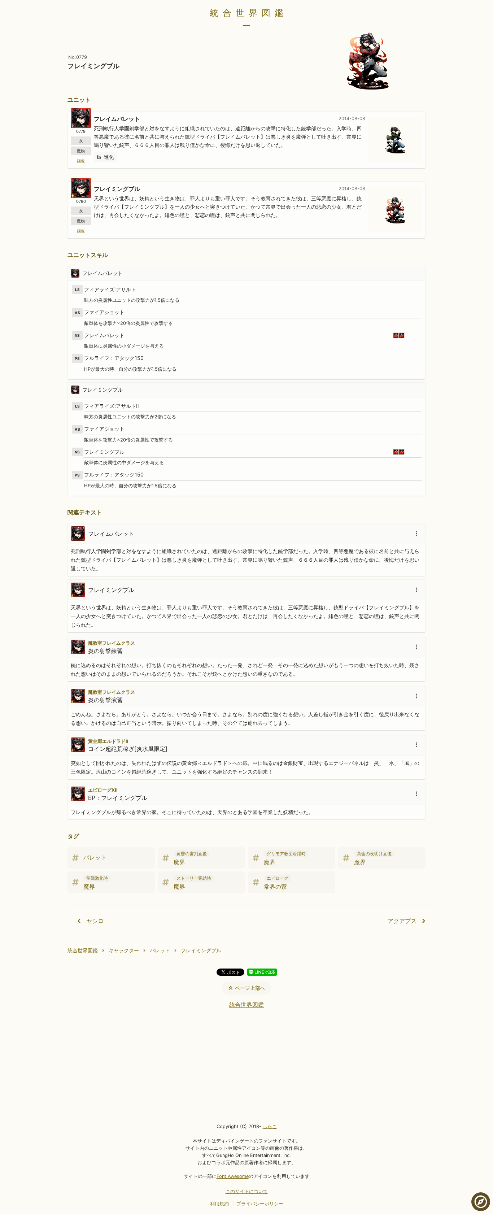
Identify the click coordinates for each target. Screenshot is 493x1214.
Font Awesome (233, 1176)
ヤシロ (95, 920)
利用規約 (219, 1203)
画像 (81, 161)
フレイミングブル (201, 950)
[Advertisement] (246, 1065)
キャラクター (124, 950)
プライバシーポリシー (259, 1203)
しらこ (270, 1126)
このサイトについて (247, 1191)
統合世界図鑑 (249, 13)
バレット (160, 950)
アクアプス (402, 920)
